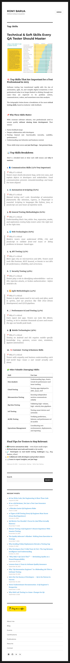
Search (9, 477)
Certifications (12, 635)
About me (10, 621)
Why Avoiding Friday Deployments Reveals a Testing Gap (29, 544)
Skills (34, 464)
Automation (22, 464)
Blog (8, 626)
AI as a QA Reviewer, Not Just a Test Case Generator (27, 503)
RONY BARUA (16, 11)
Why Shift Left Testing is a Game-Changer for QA (26, 592)
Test (37, 464)
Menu (59, 12)
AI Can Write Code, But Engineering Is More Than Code (28, 498)
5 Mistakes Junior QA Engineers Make (22, 508)
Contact (10, 648)
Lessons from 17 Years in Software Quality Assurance (28, 564)
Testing (29, 464)
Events (9, 630)
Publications (11, 639)
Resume (10, 643)
